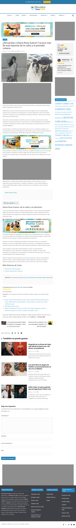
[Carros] (27, 136)
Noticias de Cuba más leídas (13, 269)
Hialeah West (49, 494)
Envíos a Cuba (34, 500)
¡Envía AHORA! (47, 2)
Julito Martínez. (31, 259)
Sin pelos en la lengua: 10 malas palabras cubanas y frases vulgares (37, 324)
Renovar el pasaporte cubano (13, 310)
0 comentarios (22, 51)
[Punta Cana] (27, 220)
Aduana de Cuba (66, 516)
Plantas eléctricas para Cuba (21, 300)
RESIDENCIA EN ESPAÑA (62, 128)
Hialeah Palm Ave (50, 497)
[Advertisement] (27, 93)
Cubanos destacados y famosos (14, 271)
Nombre (4, 436)
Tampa (48, 500)
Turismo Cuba (65, 498)
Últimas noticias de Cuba (11, 192)
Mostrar (16, 203)
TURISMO (23, 15)
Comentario (5, 415)
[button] (12, 15)
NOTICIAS (9, 15)
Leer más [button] (60, 72)
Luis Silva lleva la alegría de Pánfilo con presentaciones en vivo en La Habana (39, 367)
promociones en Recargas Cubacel (37, 277)
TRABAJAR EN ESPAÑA (65, 133)
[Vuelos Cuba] (27, 23)
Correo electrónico (7, 443)
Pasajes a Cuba (35, 503)
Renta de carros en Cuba (20, 308)
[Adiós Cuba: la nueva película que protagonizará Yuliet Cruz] (14, 386)
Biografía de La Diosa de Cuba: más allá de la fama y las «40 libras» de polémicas (39, 346)
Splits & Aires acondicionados (17, 302)
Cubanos (64, 504)
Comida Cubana (66, 501)
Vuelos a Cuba (65, 513)
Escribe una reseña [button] (64, 53)
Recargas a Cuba (35, 497)
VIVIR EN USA (43, 15)
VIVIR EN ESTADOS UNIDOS (63, 145)
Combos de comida (41, 302)
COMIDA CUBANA (64, 103)
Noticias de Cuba (17, 287)
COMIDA (17, 15)
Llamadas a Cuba (35, 494)
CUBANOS (52, 15)
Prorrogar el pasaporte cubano (36, 308)
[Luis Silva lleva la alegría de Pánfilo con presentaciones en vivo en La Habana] (14, 363)
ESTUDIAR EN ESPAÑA (61, 112)
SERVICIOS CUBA (61, 131)
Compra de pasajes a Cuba (30, 310)
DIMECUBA (61, 15)
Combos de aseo (9, 304)
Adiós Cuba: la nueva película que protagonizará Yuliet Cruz (39, 388)
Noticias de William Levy (66, 126)
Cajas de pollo (31, 302)
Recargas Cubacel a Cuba (12, 306)
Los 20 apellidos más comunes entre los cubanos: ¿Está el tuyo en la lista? (16, 324)
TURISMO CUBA (62, 135)
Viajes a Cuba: (9, 308)
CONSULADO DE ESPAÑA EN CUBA (64, 106)
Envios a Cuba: (9, 300)
